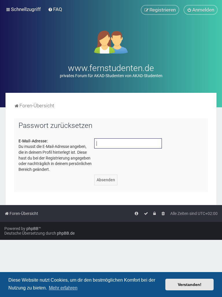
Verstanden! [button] (189, 284)
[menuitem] (55, 9)
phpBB (32, 228)
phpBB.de (66, 233)
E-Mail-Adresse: (33, 141)
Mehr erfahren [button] (63, 287)
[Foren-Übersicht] (111, 41)
